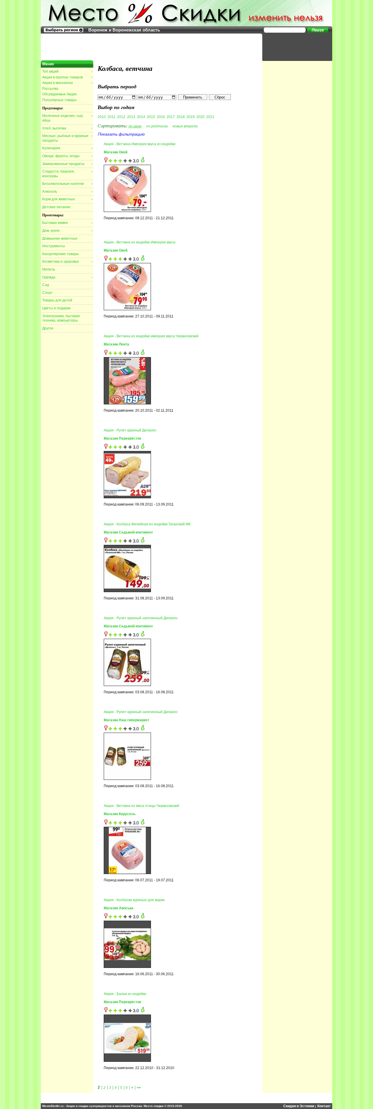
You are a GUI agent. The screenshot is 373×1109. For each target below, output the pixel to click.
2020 (200, 117)
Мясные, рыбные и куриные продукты (67, 138)
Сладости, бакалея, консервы (67, 173)
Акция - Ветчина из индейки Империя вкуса (139, 242)
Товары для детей (57, 300)
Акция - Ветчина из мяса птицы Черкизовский (141, 806)
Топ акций (67, 71)
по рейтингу (157, 126)
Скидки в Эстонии (298, 1106)
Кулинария (67, 148)
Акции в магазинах (67, 83)
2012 (121, 117)
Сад (45, 285)
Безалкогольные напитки (67, 184)
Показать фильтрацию (121, 134)
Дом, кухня (67, 231)
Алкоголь (67, 191)
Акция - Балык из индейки (125, 994)
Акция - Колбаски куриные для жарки (134, 900)
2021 (210, 117)
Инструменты (53, 246)
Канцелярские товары (60, 254)
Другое (48, 328)
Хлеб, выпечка (67, 128)
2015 (151, 117)
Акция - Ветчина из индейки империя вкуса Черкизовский (151, 336)
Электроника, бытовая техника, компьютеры (61, 318)
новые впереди (185, 126)
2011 (111, 117)
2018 (181, 117)
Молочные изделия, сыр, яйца (67, 118)
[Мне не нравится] (106, 161)
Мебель (48, 269)
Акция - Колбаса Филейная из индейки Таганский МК (147, 524)
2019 (190, 117)
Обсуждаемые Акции (59, 94)
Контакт (324, 1106)
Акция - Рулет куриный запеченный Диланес (141, 618)
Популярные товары (59, 100)
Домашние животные (60, 238)
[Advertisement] (294, 47)
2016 (161, 117)
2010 (102, 117)
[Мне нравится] (142, 161)
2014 (141, 117)
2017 (171, 117)
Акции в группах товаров (67, 77)
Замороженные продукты (67, 164)
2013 (131, 117)
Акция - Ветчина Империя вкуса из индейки (139, 144)
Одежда (67, 277)
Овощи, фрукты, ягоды (67, 156)
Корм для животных (67, 199)
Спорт (47, 293)
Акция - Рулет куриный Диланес (130, 430)
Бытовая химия (67, 223)
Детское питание (56, 207)
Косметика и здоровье (67, 261)
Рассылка (50, 89)
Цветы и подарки (56, 308)
